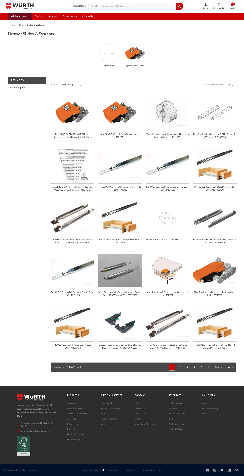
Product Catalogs (177, 403)
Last (229, 367)
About (137, 403)
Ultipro (205, 414)
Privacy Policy (111, 470)
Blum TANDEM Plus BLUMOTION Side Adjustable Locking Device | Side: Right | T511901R (72, 137)
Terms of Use (130, 470)
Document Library (210, 409)
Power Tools (72, 424)
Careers (138, 409)
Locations (139, 419)
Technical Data (176, 409)
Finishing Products (75, 434)
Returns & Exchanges (110, 409)
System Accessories (135, 66)
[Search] (179, 6)
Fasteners (71, 403)
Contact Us (140, 414)
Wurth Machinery (176, 424)
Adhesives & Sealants (77, 414)
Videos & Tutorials (177, 414)
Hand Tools (72, 429)
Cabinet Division (176, 429)
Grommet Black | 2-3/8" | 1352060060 (163, 239)
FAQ (103, 414)
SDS (103, 424)
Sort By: (54, 85)
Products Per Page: (214, 85)
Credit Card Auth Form (145, 424)
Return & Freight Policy (152, 470)
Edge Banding (73, 439)
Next (217, 367)
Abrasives (71, 419)
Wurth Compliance (90, 470)
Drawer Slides (109, 66)
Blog (171, 419)
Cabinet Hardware (75, 409)
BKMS (205, 403)
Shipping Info (107, 403)
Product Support (108, 419)
